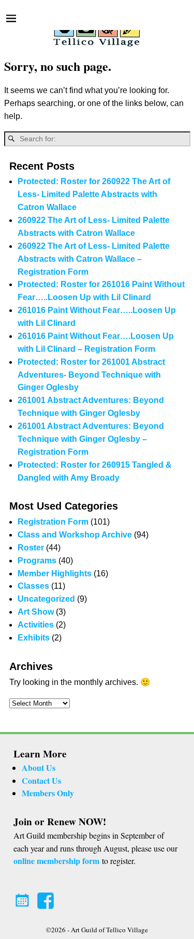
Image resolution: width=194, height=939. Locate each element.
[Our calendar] (23, 897)
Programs (37, 560)
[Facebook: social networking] (46, 897)
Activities (36, 624)
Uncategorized (46, 598)
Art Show (36, 611)
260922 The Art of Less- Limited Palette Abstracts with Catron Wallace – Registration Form (94, 259)
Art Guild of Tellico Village (109, 929)
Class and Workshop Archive (75, 534)
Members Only (48, 793)
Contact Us (41, 780)
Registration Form (53, 521)
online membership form (56, 861)
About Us (38, 767)
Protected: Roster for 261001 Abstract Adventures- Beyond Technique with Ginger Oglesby (91, 374)
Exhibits (34, 637)
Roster (31, 547)
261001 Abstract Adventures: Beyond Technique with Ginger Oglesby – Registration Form (91, 439)
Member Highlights (55, 573)
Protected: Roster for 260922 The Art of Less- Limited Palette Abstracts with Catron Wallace (94, 194)
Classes (33, 586)
